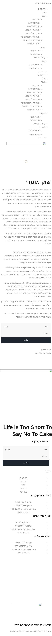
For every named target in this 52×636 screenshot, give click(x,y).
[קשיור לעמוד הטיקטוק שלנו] (45, 361)
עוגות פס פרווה (33, 26)
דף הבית (41, 9)
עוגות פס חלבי (34, 23)
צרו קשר (41, 71)
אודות (43, 12)
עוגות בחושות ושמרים (31, 40)
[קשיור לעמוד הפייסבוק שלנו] (50, 361)
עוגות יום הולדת (33, 44)
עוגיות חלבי (35, 51)
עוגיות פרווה (35, 54)
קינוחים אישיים (39, 58)
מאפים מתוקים (34, 68)
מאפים (42, 61)
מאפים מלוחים (34, 64)
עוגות (43, 16)
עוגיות (42, 47)
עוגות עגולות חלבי (32, 33)
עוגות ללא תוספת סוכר (30, 37)
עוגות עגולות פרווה (32, 30)
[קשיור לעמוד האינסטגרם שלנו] (47, 361)
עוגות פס (36, 19)
